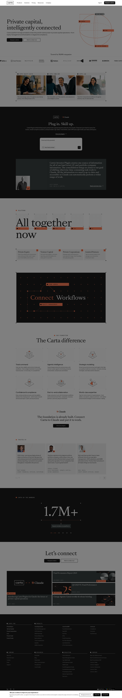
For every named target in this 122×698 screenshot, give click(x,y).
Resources (41, 3)
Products (19, 3)
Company (48, 3)
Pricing (34, 3)
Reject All (97, 694)
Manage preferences (86, 694)
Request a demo (109, 2)
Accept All (105, 694)
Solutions (26, 3)
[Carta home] (10, 3)
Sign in (100, 3)
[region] (61, 694)
